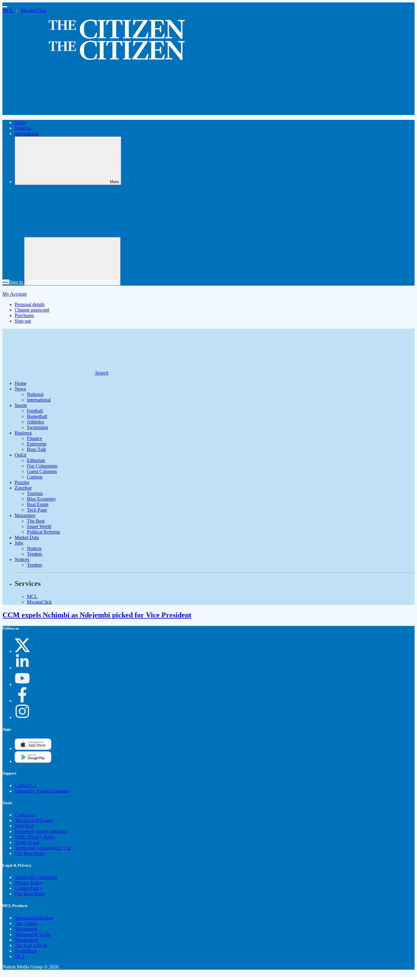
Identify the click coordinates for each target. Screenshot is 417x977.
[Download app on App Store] (33, 761)
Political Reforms (43, 532)
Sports (21, 405)
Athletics (35, 421)
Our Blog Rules (30, 853)
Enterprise (36, 443)
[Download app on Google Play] (33, 748)
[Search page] (48, 112)
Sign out (23, 321)
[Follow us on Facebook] (22, 700)
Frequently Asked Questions (42, 791)
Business (23, 432)
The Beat (36, 521)
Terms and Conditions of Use (43, 847)
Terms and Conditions (36, 877)
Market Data (27, 537)
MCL (8, 10)
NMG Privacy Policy (35, 836)
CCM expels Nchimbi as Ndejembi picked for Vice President (96, 615)
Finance (34, 438)
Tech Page (37, 510)
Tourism (35, 493)
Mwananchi (26, 928)
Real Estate (38, 504)
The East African (31, 945)
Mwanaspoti (26, 939)
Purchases (24, 315)
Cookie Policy (28, 888)
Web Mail (24, 825)
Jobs (19, 543)
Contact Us (25, 785)
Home (21, 122)
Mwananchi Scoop (33, 934)
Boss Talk (36, 449)
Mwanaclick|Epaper (34, 820)
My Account (14, 294)
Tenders (34, 554)
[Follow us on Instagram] (22, 717)
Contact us (25, 814)
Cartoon (34, 476)
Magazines (25, 515)
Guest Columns (42, 471)
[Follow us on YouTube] (22, 684)
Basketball (37, 416)
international (26, 133)
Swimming (37, 427)
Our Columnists (42, 465)
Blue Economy (41, 498)
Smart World (39, 526)
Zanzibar (23, 487)
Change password (32, 310)
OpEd (20, 454)
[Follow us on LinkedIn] (22, 667)
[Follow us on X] (22, 651)
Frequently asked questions (41, 831)
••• (5, 282)
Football (35, 410)
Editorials (36, 460)
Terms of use (27, 842)
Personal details (30, 304)
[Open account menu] (72, 261)
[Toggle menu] (4, 7)
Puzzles (22, 482)
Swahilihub (26, 950)
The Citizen (26, 923)
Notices (34, 548)
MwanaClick (33, 10)
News (20, 388)
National (23, 128)
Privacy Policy (29, 882)
